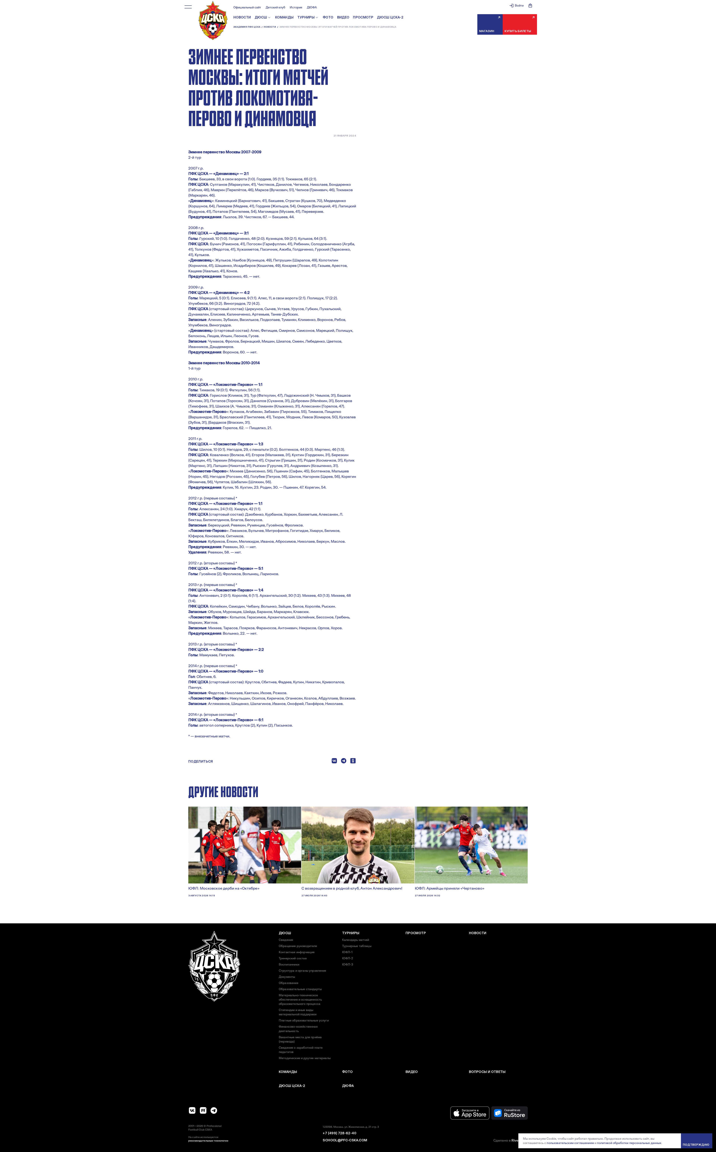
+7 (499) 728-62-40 (339, 1133)
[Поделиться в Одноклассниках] (353, 762)
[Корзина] (530, 5)
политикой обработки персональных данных (629, 1143)
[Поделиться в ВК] (334, 762)
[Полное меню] (188, 6)
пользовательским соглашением (570, 1143)
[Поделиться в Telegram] (343, 762)
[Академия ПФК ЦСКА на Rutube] (203, 1110)
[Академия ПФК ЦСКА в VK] (192, 1110)
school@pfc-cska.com (345, 1140)
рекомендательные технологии (208, 1140)
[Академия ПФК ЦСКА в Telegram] (214, 1110)
